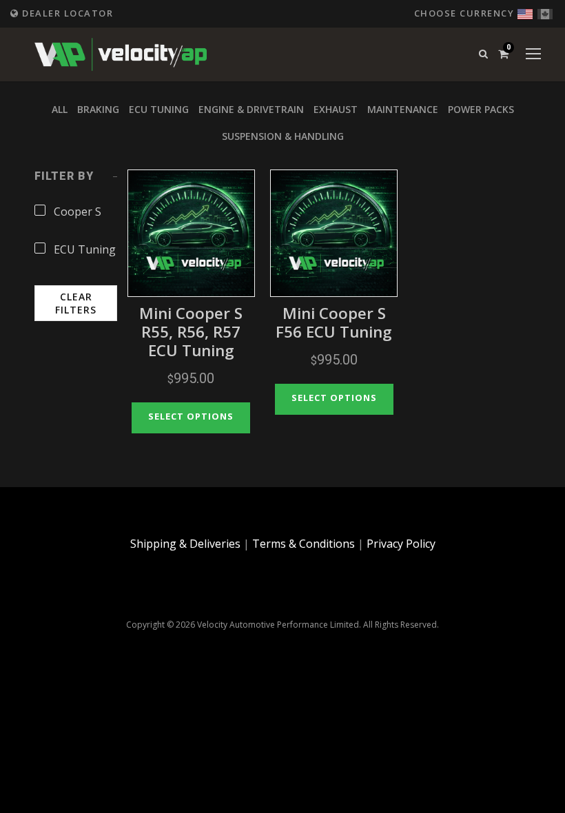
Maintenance (402, 109)
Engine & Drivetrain (251, 109)
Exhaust (336, 109)
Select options (191, 416)
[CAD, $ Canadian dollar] (545, 12)
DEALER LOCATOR (66, 13)
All (60, 109)
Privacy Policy (401, 543)
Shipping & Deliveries (185, 543)
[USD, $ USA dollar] (525, 12)
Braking (98, 109)
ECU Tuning (159, 109)
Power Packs (481, 109)
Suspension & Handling (283, 136)
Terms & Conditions (303, 543)
